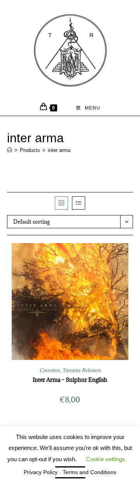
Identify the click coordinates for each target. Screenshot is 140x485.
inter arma (59, 150)
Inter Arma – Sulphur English (70, 379)
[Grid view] (61, 203)
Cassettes (49, 370)
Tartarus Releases (81, 370)
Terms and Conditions (89, 472)
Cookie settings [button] (105, 459)
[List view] (78, 203)
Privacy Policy (41, 472)
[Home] (9, 150)
